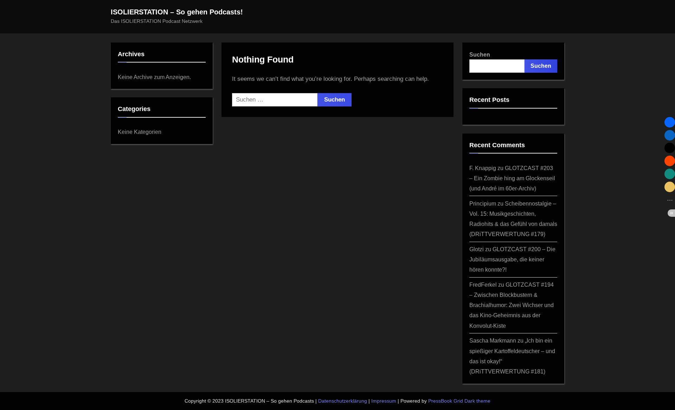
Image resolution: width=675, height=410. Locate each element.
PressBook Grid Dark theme (459, 401)
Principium (482, 203)
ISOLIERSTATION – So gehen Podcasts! (177, 12)
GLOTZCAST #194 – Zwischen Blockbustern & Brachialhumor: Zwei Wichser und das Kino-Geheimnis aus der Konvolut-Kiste (511, 304)
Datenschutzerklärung (342, 401)
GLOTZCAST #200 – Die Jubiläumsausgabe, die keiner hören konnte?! (512, 259)
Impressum (383, 401)
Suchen (479, 54)
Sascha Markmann (492, 340)
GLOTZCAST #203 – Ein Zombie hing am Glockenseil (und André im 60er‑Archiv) (512, 178)
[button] (669, 122)
